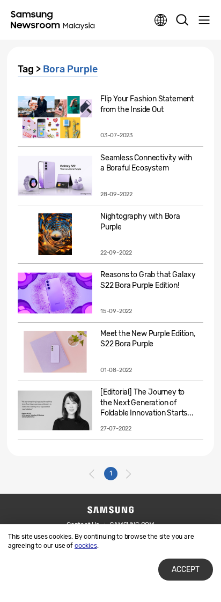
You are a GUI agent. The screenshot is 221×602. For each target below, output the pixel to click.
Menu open (204, 20)
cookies (86, 545)
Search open (182, 20)
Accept (186, 569)
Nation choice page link (161, 20)
